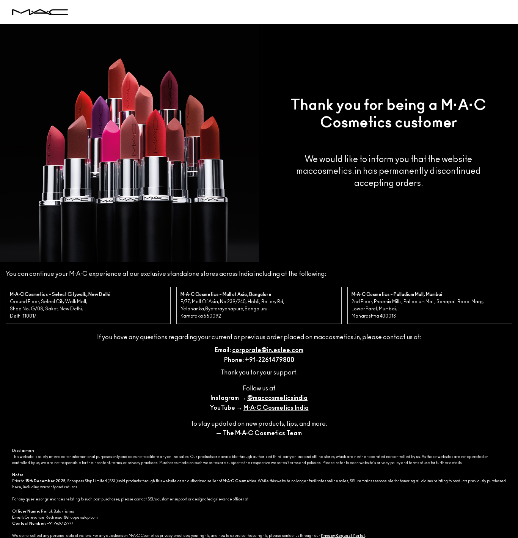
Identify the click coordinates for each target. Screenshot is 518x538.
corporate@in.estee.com (267, 350)
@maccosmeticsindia (277, 398)
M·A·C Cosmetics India (276, 408)
